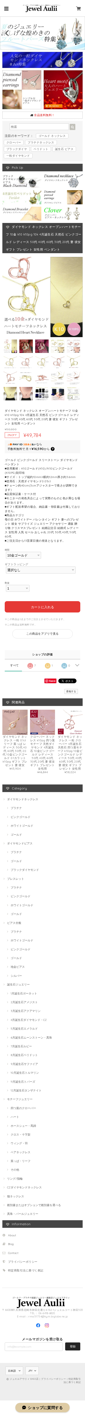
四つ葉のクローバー (23, 1108)
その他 (15, 1169)
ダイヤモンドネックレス (22, 799)
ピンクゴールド (20, 817)
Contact (13, 1253)
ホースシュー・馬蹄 (23, 1126)
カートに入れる (42, 606)
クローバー (13, 142)
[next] (77, 33)
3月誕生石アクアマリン (26, 1011)
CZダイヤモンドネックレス (24, 1187)
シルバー (16, 975)
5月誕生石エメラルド (24, 1028)
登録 (73, 1346)
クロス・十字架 (20, 1134)
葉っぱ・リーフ (20, 1161)
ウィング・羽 (19, 1143)
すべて (14, 665)
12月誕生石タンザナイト (26, 1090)
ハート (15, 1117)
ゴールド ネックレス (52, 136)
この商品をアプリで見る (42, 633)
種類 (7, 549)
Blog (11, 1244)
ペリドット (41, 149)
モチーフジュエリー (20, 1099)
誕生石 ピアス (64, 149)
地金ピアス (18, 966)
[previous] (7, 33)
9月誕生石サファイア (24, 1064)
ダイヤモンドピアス (20, 843)
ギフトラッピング (16, 564)
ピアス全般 (14, 923)
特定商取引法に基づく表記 (25, 1270)
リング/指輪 (15, 1178)
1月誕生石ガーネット (24, 993)
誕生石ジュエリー (18, 984)
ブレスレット (15, 878)
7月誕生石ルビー (21, 1046)
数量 (7, 582)
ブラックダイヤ (16, 149)
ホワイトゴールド (22, 825)
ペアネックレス (20, 1152)
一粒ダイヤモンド (18, 155)
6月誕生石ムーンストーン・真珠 (31, 1037)
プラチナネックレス (41, 142)
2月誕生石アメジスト (24, 1002)
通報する (71, 691)
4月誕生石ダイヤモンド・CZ (29, 1020)
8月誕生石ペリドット (24, 1055)
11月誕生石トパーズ (23, 1081)
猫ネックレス (15, 1196)
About (12, 1235)
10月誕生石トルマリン (25, 1072)
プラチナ (16, 808)
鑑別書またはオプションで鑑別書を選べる (34, 1205)
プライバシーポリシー (23, 1261)
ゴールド (16, 834)
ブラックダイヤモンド (25, 870)
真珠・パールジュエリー (22, 1214)
